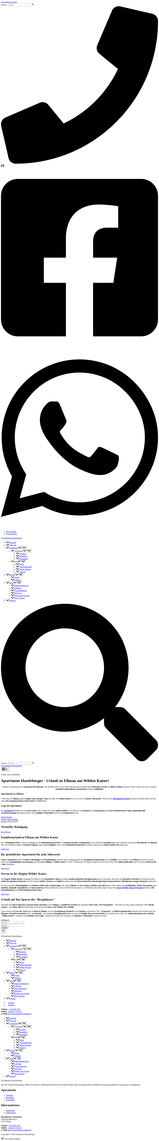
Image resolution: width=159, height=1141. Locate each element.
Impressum (10, 1110)
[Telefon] (79, 163)
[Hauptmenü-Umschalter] (5, 769)
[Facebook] (79, 347)
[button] (19, 548)
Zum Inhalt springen (9, 2)
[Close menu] (3, 931)
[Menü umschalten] (24, 547)
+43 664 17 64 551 (14, 1011)
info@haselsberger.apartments (19, 1014)
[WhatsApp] (79, 527)
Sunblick (9, 1095)
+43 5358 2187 (14, 1009)
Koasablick (10, 1100)
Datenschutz (11, 1113)
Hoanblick (10, 1098)
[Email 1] (2, 166)
